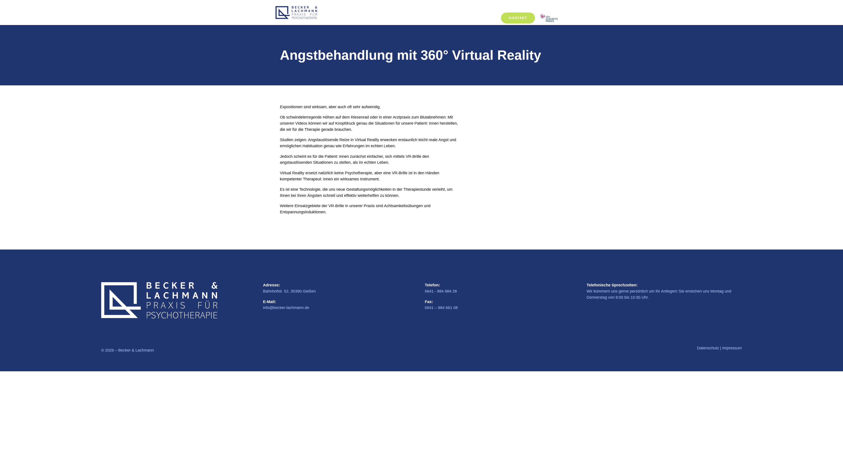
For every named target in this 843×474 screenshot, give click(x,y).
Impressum (732, 348)
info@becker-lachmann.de (286, 307)
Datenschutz (708, 348)
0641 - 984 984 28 (441, 291)
